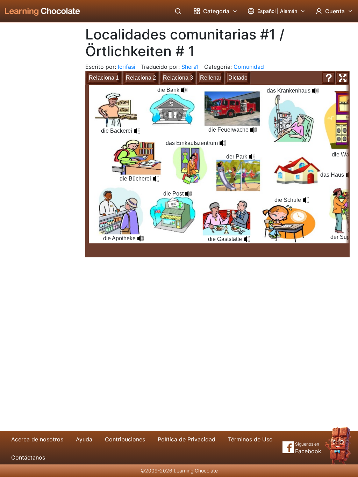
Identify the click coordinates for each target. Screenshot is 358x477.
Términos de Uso (250, 439)
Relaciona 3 (178, 78)
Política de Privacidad (186, 439)
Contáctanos (28, 457)
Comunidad (249, 66)
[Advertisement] (37, 138)
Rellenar (210, 78)
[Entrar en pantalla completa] (343, 78)
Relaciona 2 (141, 78)
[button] (137, 130)
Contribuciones (125, 439)
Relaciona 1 (104, 78)
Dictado (238, 78)
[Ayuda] (329, 78)
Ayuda (84, 439)
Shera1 (190, 66)
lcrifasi (126, 66)
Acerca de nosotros (37, 439)
